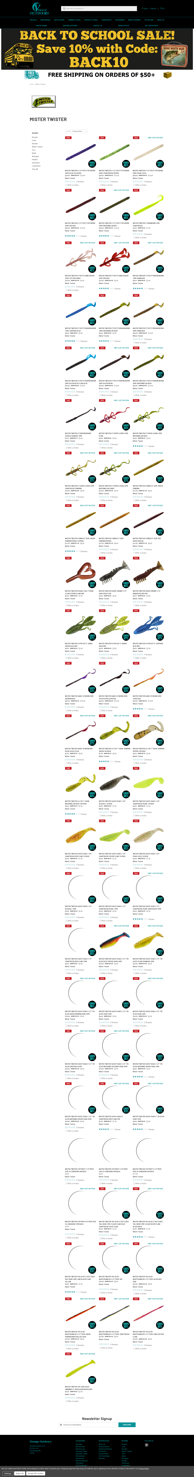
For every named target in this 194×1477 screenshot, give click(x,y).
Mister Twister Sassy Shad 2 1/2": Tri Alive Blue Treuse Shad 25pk (114, 960)
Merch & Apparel (134, 20)
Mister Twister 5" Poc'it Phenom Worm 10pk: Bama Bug (148, 277)
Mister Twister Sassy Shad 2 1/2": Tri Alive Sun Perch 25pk (80, 1065)
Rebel (34, 153)
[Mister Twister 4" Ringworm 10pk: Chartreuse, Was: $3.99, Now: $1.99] (148, 204)
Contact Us (97, 26)
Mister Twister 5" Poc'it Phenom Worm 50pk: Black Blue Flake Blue (80, 382)
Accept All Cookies (35, 1473)
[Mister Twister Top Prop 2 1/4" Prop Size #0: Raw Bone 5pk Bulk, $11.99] (148, 1150)
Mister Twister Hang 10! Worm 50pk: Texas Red (147, 697)
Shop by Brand (41, 26)
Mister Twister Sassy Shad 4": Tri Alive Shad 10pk (148, 1118)
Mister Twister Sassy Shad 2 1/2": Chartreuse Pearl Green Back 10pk (147, 907)
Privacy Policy (123, 26)
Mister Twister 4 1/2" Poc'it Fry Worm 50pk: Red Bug (80, 224)
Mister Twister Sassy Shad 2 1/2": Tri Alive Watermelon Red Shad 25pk (80, 1118)
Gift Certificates (151, 26)
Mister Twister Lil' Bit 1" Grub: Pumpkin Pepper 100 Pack (148, 750)
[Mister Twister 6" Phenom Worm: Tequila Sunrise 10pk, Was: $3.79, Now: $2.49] (80, 414)
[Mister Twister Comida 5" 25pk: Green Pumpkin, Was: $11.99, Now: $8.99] (148, 467)
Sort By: (68, 131)
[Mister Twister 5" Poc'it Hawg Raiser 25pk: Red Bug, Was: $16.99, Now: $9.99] (114, 257)
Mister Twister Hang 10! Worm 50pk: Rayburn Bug (79, 697)
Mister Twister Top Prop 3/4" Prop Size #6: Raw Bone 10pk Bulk (80, 1223)
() (163, 8)
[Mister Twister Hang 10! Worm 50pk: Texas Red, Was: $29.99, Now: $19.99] (148, 677)
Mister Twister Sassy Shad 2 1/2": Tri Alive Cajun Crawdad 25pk (147, 960)
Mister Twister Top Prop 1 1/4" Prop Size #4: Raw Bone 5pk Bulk (79, 1170)
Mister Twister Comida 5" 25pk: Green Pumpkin (148, 487)
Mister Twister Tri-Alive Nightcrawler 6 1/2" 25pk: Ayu (110, 1278)
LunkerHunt (36, 166)
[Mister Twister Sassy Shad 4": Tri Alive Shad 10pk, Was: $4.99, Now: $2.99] (148, 1098)
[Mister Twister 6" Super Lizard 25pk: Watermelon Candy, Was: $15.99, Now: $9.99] (114, 467)
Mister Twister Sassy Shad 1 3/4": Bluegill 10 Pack (112, 802)
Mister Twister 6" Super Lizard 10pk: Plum (113, 434)
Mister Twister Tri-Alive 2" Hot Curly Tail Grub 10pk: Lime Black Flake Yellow (80, 1279)
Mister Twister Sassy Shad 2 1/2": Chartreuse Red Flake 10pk (78, 960)
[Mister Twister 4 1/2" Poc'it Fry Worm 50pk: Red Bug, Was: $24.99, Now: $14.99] (80, 204)
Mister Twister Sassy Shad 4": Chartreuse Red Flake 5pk (111, 1118)
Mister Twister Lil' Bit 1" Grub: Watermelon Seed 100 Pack (77, 802)
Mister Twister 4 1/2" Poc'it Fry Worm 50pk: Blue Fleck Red (80, 172)
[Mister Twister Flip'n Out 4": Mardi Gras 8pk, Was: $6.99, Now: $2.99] (114, 625)
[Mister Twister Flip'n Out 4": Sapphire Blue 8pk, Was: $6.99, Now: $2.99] (148, 625)
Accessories (120, 20)
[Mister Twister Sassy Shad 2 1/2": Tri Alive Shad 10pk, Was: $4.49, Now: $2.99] (114, 993)
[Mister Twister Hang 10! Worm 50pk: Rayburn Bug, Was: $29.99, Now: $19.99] (80, 677)
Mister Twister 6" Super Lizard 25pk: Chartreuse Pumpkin (79, 487)
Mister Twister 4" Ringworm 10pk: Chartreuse (146, 224)
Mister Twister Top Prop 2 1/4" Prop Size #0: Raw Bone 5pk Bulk (147, 1170)
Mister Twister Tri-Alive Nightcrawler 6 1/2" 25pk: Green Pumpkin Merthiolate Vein (77, 1334)
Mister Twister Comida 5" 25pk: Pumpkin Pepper (111, 539)
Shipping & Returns (70, 26)
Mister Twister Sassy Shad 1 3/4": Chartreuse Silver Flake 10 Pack (112, 855)
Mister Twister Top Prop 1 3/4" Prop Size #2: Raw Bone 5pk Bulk (113, 1170)
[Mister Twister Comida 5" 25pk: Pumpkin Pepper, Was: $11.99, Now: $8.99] (114, 520)
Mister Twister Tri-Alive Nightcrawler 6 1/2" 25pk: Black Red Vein (147, 1279)
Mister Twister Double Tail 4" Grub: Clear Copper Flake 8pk (79, 592)
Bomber (35, 144)
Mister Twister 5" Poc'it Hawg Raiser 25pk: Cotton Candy (80, 277)
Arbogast (35, 156)
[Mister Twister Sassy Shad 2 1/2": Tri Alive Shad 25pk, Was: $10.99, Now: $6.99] (148, 993)
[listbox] (79, 131)
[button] (97, 49)
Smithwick (36, 163)
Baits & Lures (59, 20)
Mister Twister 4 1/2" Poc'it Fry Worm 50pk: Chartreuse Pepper (114, 172)
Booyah (35, 137)
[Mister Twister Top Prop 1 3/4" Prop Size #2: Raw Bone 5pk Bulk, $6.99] (114, 1150)
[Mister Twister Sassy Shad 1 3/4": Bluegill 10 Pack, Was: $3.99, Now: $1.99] (114, 782)
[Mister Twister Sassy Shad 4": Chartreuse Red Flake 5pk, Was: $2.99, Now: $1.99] (114, 1098)
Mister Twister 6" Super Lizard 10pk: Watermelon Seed (147, 434)
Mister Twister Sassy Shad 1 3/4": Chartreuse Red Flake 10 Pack (78, 855)
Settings (7, 1473)
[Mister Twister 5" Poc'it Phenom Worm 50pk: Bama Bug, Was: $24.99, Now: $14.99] (148, 309)
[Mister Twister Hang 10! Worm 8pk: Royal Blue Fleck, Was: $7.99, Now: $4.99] (80, 730)
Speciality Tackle (91, 20)
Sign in (146, 8)
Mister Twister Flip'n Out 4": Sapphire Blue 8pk (148, 645)
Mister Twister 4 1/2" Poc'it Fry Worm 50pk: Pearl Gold (148, 172)
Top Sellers (148, 20)
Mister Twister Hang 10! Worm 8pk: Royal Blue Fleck (79, 750)
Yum (33, 150)
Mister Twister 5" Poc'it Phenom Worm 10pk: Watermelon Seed (114, 329)
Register (153, 8)
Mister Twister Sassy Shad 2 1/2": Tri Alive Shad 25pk (147, 1012)
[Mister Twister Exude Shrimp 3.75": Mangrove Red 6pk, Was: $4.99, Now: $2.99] (148, 572)
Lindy (34, 140)
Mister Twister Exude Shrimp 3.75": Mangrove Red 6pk (147, 592)
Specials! (33, 20)
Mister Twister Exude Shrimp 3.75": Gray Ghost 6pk (113, 592)
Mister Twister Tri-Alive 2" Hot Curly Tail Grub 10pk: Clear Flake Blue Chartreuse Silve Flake (114, 1224)
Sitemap (102, 1458)
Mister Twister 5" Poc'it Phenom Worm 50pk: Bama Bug (148, 329)
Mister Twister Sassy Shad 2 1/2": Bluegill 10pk (78, 907)
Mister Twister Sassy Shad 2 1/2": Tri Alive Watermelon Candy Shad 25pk (114, 1065)
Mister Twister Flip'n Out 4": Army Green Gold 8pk (78, 645)
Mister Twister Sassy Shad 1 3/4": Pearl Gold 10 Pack (146, 855)
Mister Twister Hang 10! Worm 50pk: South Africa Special (113, 697)
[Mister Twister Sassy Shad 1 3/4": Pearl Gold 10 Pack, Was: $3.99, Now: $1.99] (148, 835)
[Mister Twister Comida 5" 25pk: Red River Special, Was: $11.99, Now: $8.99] (148, 520)
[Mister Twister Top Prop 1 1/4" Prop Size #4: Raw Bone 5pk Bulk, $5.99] (80, 1150)
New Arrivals (46, 20)
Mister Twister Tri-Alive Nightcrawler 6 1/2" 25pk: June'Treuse (114, 1333)
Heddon (35, 160)
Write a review (73, 185)
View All (35, 169)
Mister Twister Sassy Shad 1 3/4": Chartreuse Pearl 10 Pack (146, 802)
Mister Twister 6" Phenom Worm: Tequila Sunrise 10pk (78, 434)
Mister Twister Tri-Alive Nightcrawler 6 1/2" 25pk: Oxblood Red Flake (148, 1334)
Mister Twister (37, 147)
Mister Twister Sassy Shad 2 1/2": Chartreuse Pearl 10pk (112, 907)
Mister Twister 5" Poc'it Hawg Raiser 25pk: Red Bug (113, 277)
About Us (160, 20)
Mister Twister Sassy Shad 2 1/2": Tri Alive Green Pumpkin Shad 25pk (80, 1012)
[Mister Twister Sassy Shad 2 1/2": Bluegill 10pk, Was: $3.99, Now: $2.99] (80, 887)
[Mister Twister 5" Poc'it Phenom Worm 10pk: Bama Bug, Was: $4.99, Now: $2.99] (148, 257)
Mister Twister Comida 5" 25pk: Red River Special (147, 539)
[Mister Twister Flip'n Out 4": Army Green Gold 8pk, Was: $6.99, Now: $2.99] (80, 625)
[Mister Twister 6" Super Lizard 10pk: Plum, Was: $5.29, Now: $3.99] (114, 414)
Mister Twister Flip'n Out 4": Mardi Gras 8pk (113, 645)
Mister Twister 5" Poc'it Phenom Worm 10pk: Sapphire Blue (80, 329)
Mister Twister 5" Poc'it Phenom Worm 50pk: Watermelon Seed (148, 382)
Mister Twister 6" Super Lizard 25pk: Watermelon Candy (113, 487)
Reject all (19, 1473)
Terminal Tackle (74, 20)
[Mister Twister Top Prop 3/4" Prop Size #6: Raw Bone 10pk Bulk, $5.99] (80, 1203)
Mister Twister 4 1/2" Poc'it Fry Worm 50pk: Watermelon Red (114, 224)
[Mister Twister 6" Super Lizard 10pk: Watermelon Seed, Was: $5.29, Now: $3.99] (148, 414)
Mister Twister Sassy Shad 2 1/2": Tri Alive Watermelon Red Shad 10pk (147, 1065)
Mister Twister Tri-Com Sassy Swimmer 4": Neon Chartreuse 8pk (78, 1388)
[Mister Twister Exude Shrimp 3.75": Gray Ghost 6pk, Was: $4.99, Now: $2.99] (114, 572)
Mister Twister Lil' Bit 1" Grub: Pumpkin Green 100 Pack (114, 750)
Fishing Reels (106, 20)
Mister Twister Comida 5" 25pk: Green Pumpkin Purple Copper (80, 539)
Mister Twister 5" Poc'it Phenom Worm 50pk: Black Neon (114, 382)
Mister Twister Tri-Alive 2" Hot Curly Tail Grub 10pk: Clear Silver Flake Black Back (148, 1224)
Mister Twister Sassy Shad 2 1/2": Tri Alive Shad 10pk (114, 1012)
